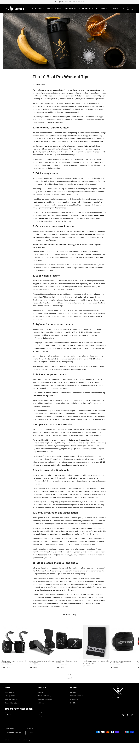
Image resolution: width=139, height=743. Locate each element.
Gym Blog (73, 703)
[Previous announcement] (6, 2)
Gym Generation (14, 740)
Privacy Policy (10, 696)
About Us (73, 692)
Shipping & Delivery (44, 696)
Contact (40, 692)
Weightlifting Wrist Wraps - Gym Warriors (66, 662)
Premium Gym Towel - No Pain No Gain (96, 661)
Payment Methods (11, 699)
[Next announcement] (133, 2)
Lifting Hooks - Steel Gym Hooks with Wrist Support (14, 662)
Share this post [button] (40, 84)
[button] (49, 8)
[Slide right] (74, 674)
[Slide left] (65, 674)
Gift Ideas (40, 703)
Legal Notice (9, 692)
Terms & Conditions (12, 703)
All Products (74, 699)
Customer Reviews (76, 696)
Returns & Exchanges (44, 699)
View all (69, 678)
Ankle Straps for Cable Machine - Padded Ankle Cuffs (121, 662)
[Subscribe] (39, 714)
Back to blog (71, 615)
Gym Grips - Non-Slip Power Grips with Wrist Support (42, 662)
